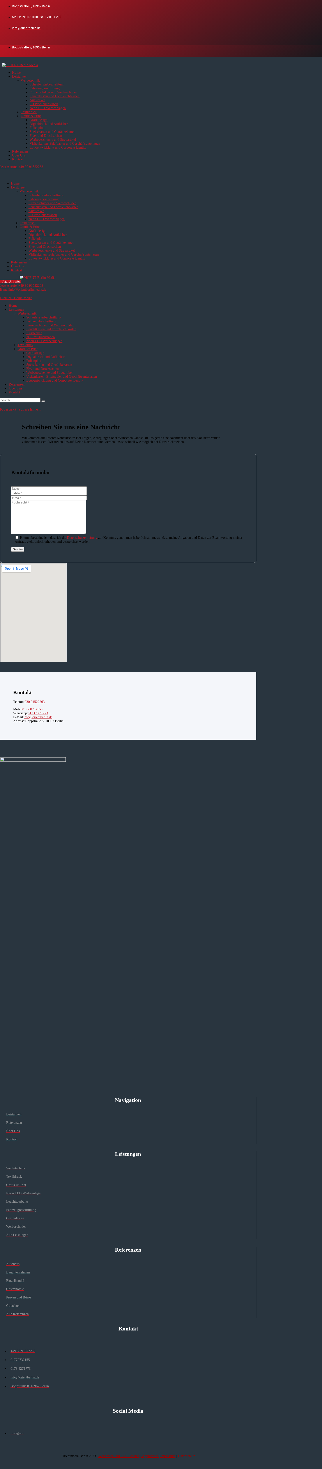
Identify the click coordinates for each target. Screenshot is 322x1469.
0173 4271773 (38, 713)
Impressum (167, 1456)
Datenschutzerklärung (82, 537)
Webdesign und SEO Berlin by (128, 1456)
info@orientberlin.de (38, 717)
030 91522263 (35, 702)
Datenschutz (186, 1456)
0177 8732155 (32, 709)
